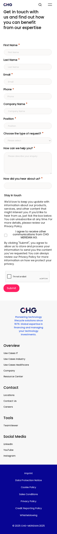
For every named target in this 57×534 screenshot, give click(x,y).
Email (7, 74)
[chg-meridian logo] (18, 4)
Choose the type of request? (22, 133)
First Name (10, 45)
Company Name (14, 104)
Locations (9, 395)
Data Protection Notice (28, 480)
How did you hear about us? (22, 178)
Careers (8, 406)
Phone (8, 89)
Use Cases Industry (14, 359)
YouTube (8, 450)
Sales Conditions (28, 494)
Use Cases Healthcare (16, 364)
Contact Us (10, 401)
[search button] (40, 4)
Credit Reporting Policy (28, 508)
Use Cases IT (11, 353)
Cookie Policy (28, 487)
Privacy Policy (28, 501)
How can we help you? (18, 148)
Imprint (28, 473)
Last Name (10, 60)
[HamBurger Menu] (49, 4)
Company (9, 370)
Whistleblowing (28, 515)
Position (9, 119)
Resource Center (13, 376)
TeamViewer (11, 425)
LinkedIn (8, 444)
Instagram (9, 455)
